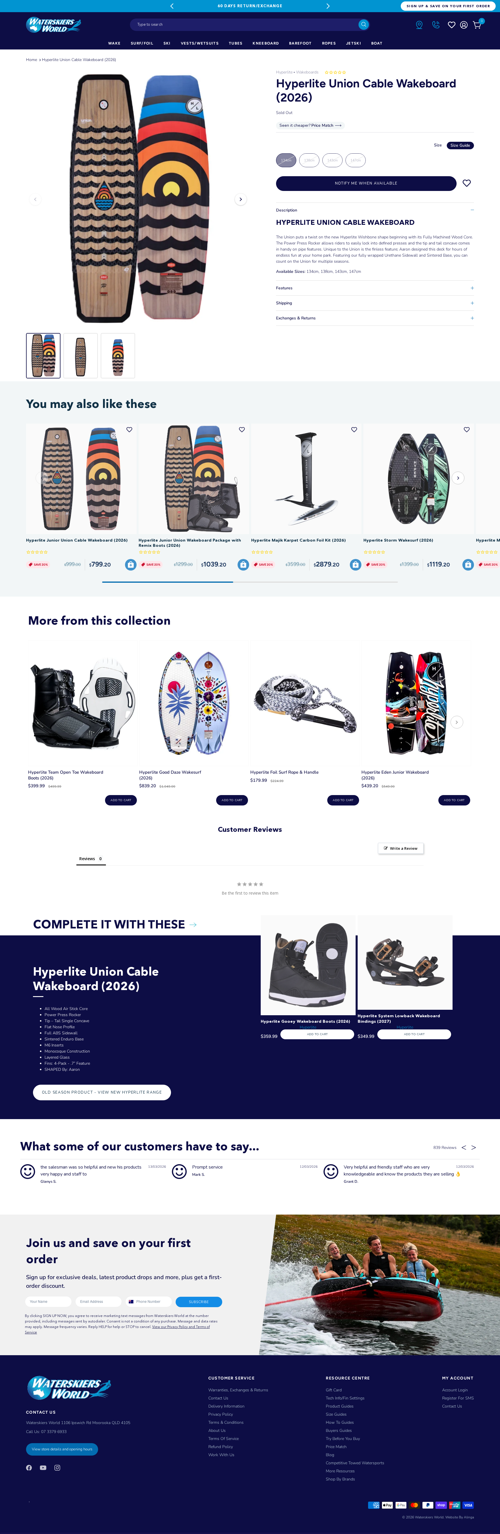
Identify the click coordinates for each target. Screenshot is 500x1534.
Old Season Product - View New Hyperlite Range (102, 1092)
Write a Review (404, 848)
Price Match (336, 1447)
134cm (286, 160)
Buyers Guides (339, 1430)
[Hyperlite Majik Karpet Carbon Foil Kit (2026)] (306, 479)
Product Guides (340, 1406)
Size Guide (460, 145)
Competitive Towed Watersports (355, 1463)
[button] (458, 478)
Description (286, 210)
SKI (167, 43)
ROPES (329, 43)
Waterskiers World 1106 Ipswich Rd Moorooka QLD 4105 (78, 1423)
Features (284, 288)
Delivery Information (226, 1406)
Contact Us (218, 1398)
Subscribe (199, 1302)
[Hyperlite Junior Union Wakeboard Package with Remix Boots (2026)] (194, 479)
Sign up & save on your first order (448, 6)
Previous (171, 6)
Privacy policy (220, 1414)
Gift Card (334, 1390)
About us (217, 1430)
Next (328, 6)
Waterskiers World (429, 1517)
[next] (457, 723)
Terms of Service (223, 1438)
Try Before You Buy (343, 1438)
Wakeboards (307, 72)
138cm (309, 160)
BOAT (377, 43)
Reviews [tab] (87, 858)
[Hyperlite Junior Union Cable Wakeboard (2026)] (81, 479)
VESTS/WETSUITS (200, 43)
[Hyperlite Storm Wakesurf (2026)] (418, 479)
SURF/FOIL (142, 43)
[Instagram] (57, 1467)
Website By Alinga (459, 1517)
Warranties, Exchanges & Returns (238, 1390)
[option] (138, 199)
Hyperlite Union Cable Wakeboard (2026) (79, 59)
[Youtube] (43, 1467)
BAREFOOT (300, 43)
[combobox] (250, 25)
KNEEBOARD (266, 43)
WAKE (114, 43)
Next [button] (241, 199)
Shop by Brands (340, 1479)
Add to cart (121, 800)
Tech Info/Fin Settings (345, 1398)
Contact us (452, 1406)
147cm (355, 160)
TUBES (236, 43)
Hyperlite (284, 72)
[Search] (364, 24)
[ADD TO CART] (131, 565)
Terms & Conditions (226, 1422)
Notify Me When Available (366, 183)
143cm (332, 160)
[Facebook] (29, 1467)
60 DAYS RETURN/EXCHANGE (250, 5)
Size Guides (336, 1414)
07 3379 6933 (54, 1431)
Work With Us (221, 1455)
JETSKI (353, 43)
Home (31, 59)
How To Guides (340, 1422)
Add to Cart (317, 1034)
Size (452, 145)
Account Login (455, 1390)
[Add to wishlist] (467, 183)
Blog (330, 1455)
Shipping (284, 303)
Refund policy (220, 1447)
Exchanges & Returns (296, 318)
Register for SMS (458, 1398)
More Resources (340, 1471)
